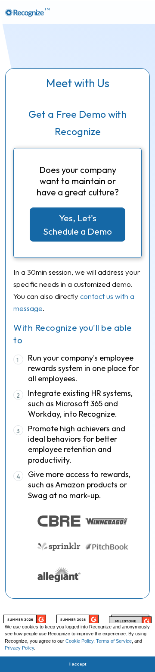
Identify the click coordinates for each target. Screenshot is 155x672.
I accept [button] (77, 664)
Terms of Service (114, 641)
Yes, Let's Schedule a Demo (77, 224)
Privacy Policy (19, 647)
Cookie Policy (79, 641)
